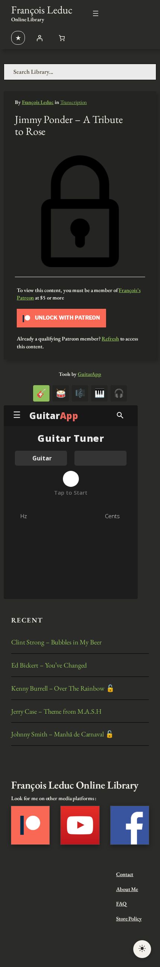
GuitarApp (89, 374)
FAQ (121, 903)
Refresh (110, 338)
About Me (127, 889)
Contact (124, 874)
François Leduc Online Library (74, 785)
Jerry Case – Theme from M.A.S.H (56, 711)
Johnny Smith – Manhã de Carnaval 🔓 (62, 734)
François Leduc (42, 9)
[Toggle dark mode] (142, 949)
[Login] (39, 38)
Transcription (73, 102)
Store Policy (129, 918)
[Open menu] (95, 13)
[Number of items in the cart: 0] (61, 38)
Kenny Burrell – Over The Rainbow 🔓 (63, 688)
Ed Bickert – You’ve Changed (49, 665)
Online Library (27, 19)
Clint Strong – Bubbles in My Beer (56, 642)
